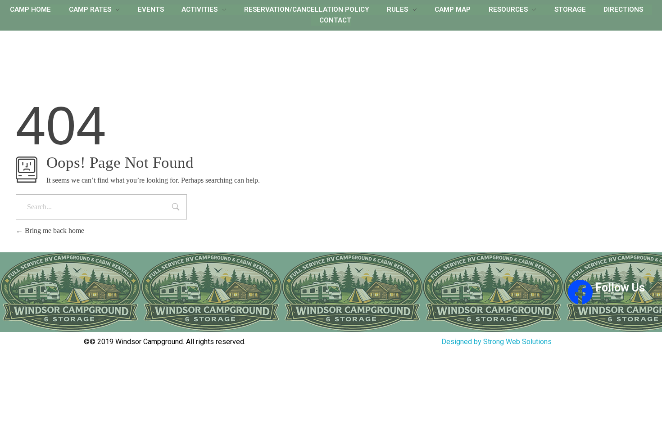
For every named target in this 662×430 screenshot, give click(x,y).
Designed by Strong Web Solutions (496, 341)
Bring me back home (53, 230)
